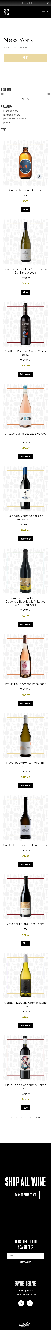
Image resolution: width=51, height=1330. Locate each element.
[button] (43, 12)
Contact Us (27, 3)
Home (6, 47)
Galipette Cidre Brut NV (25, 190)
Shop (25, 209)
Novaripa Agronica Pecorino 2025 (25, 764)
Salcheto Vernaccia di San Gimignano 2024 (26, 517)
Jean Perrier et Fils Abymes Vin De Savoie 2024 (25, 271)
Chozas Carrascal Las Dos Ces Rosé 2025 (26, 435)
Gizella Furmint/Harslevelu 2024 (25, 845)
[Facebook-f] (44, 3)
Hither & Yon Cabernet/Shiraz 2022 (25, 1086)
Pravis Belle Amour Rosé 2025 (25, 683)
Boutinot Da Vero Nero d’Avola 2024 (26, 353)
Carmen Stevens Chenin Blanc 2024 (25, 1004)
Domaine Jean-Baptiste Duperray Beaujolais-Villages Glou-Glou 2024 (25, 602)
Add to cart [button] (25, 374)
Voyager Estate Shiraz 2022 (25, 924)
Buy (26, 1108)
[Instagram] (48, 3)
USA (14, 47)
